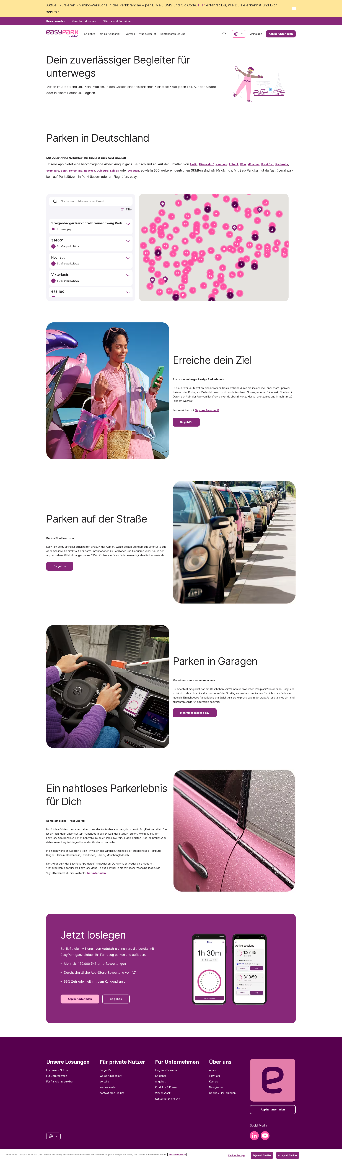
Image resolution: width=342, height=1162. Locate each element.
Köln (243, 164)
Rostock (89, 170)
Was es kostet (108, 1087)
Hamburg (221, 164)
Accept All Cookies (287, 1155)
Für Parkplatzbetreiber (59, 1081)
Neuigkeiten (216, 1087)
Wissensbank (162, 1092)
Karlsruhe (281, 164)
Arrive (212, 1070)
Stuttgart (52, 170)
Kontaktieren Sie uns (112, 1092)
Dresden (133, 170)
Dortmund (75, 170)
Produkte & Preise (166, 1087)
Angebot (160, 1081)
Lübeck (234, 164)
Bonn (64, 170)
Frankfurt (267, 164)
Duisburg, (103, 170)
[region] (171, 1155)
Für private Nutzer (57, 1070)
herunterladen (96, 873)
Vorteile (104, 1081)
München (254, 164)
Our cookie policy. (177, 1154)
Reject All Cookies (262, 1155)
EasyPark (214, 1075)
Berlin (193, 164)
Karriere (214, 1081)
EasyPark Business (166, 1070)
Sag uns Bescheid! (207, 410)
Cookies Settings (236, 1155)
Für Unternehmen (56, 1075)
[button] (216, 213)
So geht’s (105, 1070)
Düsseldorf (206, 164)
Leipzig (114, 170)
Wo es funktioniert (111, 1075)
